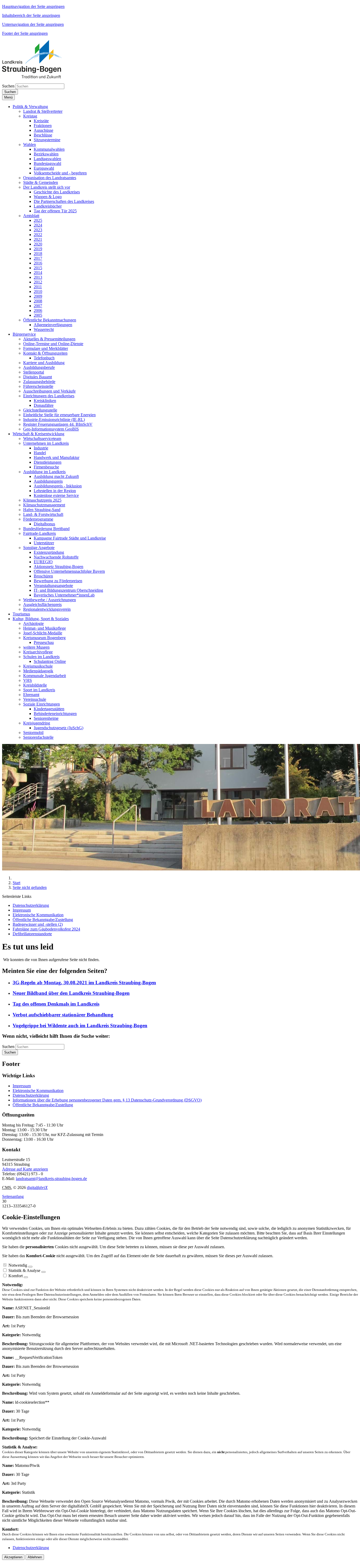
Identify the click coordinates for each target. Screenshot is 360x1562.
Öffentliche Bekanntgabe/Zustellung (43, 1105)
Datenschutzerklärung (31, 1095)
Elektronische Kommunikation (38, 1090)
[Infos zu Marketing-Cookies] (43, 1272)
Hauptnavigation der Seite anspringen (33, 6)
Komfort (15, 1276)
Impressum (22, 1086)
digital (37, 1187)
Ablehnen (35, 1557)
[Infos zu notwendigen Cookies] (30, 1266)
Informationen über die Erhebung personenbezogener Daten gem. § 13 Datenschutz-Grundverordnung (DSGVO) (107, 1100)
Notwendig (17, 1265)
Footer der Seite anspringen (25, 33)
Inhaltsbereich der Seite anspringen (31, 15)
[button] (30, 106)
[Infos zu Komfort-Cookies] (26, 1277)
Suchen (8, 86)
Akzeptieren (13, 1557)
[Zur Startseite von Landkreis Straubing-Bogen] (38, 77)
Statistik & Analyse (24, 1270)
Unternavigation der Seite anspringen (33, 24)
